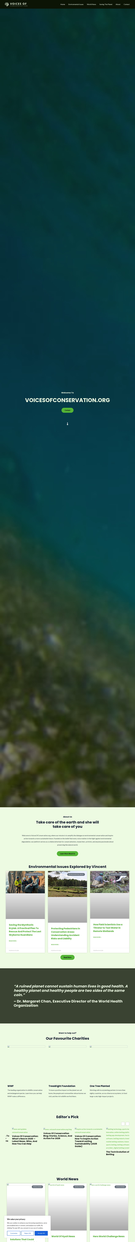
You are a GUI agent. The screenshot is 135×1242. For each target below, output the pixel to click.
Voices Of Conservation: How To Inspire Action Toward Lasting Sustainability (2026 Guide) (50, 1141)
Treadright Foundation (62, 1086)
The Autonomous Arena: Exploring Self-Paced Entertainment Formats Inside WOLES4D (113, 1159)
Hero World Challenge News (109, 1236)
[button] (127, 1124)
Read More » (13, 941)
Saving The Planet (105, 4)
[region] (27, 1227)
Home (62, 4)
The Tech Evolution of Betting (80, 1153)
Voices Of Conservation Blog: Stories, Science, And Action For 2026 (20, 1136)
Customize (13, 1233)
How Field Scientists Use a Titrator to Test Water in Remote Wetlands (107, 928)
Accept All (41, 1233)
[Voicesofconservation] (17, 4)
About (118, 4)
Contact (127, 4)
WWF (10, 1086)
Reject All (27, 1233)
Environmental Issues (76, 4)
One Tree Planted (100, 1086)
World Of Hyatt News (63, 1236)
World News (91, 4)
